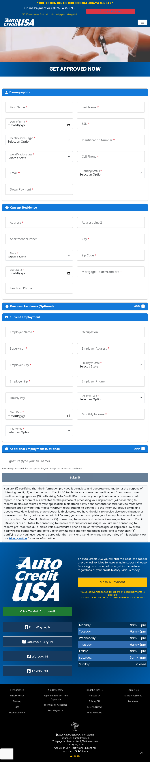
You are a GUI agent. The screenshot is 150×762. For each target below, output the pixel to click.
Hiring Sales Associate (55, 704)
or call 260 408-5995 (60, 8)
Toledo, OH (39, 671)
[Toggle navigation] (142, 22)
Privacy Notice (18, 538)
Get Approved (17, 689)
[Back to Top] (142, 753)
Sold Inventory (55, 689)
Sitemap (17, 701)
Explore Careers (111, 11)
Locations (133, 701)
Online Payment (35, 8)
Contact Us (133, 689)
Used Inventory (17, 712)
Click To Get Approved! (37, 611)
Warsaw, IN (39, 656)
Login (76, 755)
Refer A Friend (94, 706)
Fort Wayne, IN (39, 627)
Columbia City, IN (39, 642)
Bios (17, 706)
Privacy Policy (17, 695)
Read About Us (94, 712)
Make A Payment (112, 582)
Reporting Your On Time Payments (56, 697)
